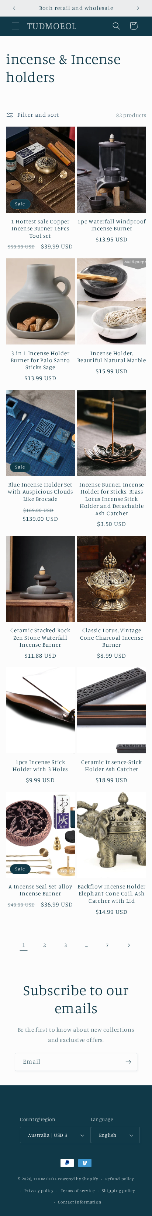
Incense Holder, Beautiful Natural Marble (111, 357)
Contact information (79, 1202)
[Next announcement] (138, 8)
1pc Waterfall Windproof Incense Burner (111, 225)
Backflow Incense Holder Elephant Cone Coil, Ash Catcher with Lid (111, 893)
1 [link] (23, 944)
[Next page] (128, 945)
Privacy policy (38, 1190)
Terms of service (78, 1190)
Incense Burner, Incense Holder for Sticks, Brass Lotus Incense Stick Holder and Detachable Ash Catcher (111, 498)
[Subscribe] (128, 1062)
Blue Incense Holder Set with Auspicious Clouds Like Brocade (40, 491)
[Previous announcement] (14, 8)
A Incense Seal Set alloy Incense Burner (40, 890)
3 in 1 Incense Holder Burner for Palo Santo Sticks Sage (40, 360)
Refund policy (119, 1178)
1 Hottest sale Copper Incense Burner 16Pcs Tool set (40, 228)
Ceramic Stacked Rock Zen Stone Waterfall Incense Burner (40, 637)
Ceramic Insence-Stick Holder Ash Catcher (111, 766)
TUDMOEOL (45, 1178)
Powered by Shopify (78, 1178)
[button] (15, 25)
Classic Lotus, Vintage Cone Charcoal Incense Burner (111, 637)
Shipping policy (118, 1190)
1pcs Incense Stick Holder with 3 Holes (40, 766)
